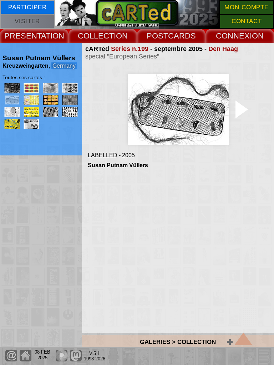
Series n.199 (129, 48)
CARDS (182, 35)
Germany (64, 66)
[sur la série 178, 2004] (50, 88)
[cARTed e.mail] (11, 360)
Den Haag (223, 48)
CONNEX (233, 35)
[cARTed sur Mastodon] (76, 360)
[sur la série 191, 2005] (70, 88)
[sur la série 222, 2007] (12, 112)
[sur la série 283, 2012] (70, 112)
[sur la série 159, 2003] (12, 88)
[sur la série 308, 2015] (31, 124)
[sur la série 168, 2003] (31, 88)
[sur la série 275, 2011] (50, 112)
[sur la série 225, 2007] (31, 112)
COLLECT (96, 35)
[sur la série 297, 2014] (12, 124)
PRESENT (22, 35)
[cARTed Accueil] (25, 360)
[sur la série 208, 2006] (50, 100)
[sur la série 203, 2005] (31, 100)
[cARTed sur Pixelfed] (61, 360)
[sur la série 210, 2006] (70, 100)
